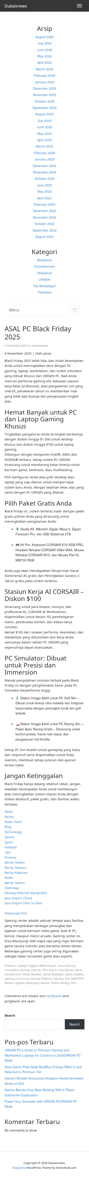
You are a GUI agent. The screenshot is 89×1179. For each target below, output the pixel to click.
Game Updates (74, 974)
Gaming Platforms (41, 978)
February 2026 (44, 75)
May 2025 (44, 133)
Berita (9, 817)
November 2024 (44, 172)
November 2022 (44, 217)
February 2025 (44, 153)
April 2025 (44, 140)
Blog (8, 827)
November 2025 (44, 94)
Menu (14, 310)
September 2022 (44, 230)
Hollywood (44, 273)
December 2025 (44, 88)
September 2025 (44, 107)
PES (73, 983)
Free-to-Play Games (61, 970)
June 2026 (44, 49)
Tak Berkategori (44, 286)
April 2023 (44, 198)
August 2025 (44, 114)
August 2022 (44, 236)
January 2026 (45, 82)
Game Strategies (53, 974)
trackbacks (54, 996)
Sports (9, 837)
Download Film (16, 913)
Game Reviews (32, 974)
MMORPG (77, 978)
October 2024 (45, 178)
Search (10, 1015)
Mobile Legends (15, 983)
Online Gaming (60, 983)
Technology (13, 832)
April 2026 (44, 62)
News (9, 811)
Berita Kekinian (16, 872)
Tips (8, 852)
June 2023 (44, 185)
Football (11, 847)
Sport (9, 842)
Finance (10, 857)
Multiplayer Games (37, 983)
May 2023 (44, 191)
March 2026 (44, 69)
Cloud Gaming (66, 965)
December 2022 (44, 210)
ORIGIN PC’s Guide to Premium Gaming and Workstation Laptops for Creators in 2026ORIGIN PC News (43, 1055)
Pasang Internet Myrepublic (26, 893)
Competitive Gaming (17, 970)
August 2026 (44, 37)
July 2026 (45, 43)
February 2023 (44, 204)
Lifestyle (44, 279)
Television (44, 292)
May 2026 (44, 56)
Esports (36, 970)
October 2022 (45, 223)
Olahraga (12, 888)
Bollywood (44, 260)
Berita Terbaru (16, 867)
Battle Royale (47, 965)
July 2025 (45, 120)
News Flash (13, 822)
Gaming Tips (62, 978)
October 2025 (45, 101)
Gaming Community (17, 978)
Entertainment (44, 266)
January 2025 (45, 159)
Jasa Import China (18, 898)
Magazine (19, 1168)
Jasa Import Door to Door (23, 903)
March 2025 (44, 146)
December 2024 (44, 165)
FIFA (44, 970)
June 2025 (44, 127)
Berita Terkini (15, 862)
